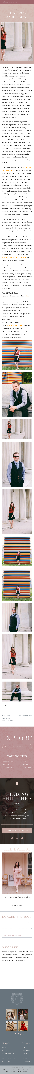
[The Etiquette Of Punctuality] (17, 873)
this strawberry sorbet (15, 325)
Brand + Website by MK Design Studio (17, 1071)
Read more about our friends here (14, 257)
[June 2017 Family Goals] (17, 41)
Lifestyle (17, 9)
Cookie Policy (27, 1069)
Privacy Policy (17, 1069)
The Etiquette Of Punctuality (16, 897)
